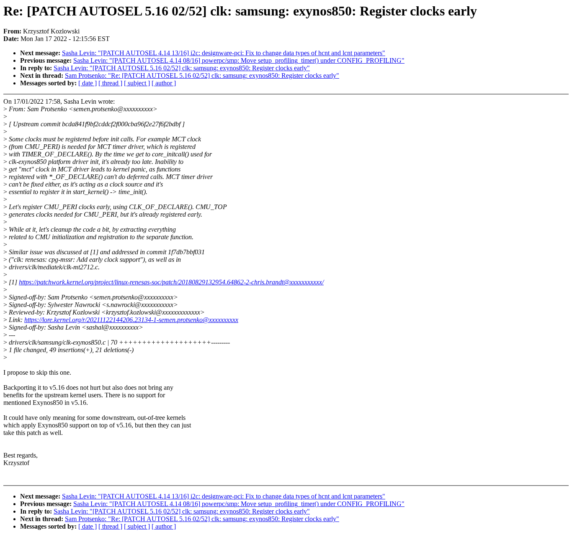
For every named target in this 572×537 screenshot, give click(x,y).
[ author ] (164, 83)
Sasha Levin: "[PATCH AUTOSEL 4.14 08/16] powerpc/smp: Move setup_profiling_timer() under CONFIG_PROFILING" (239, 60)
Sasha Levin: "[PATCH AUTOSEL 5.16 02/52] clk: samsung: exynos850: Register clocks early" (182, 68)
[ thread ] (110, 83)
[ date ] (87, 83)
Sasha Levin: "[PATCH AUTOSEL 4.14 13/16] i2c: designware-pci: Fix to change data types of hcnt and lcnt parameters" (223, 52)
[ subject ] (137, 83)
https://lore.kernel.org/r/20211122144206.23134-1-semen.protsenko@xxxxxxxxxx (131, 319)
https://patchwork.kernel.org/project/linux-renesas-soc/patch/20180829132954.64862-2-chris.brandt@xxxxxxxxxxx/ (171, 282)
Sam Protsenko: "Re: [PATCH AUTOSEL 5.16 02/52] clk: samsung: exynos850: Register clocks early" (202, 75)
